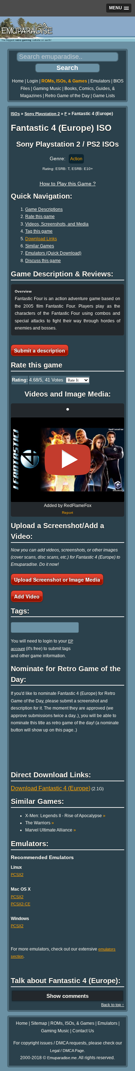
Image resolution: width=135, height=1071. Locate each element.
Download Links (41, 238)
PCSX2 (17, 874)
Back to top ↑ (112, 1005)
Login (32, 81)
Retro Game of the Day (67, 95)
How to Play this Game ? (68, 183)
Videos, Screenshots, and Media (57, 224)
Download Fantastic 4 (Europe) (50, 788)
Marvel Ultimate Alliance (50, 830)
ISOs (15, 114)
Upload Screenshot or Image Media (57, 579)
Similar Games (39, 245)
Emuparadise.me (62, 1058)
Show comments (67, 996)
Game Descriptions (44, 209)
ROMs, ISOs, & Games (64, 81)
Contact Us (83, 1030)
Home (18, 81)
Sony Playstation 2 (42, 114)
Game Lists (104, 95)
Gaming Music (47, 88)
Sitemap (39, 1023)
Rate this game (40, 216)
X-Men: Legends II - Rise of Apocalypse (65, 815)
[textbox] (42, 627)
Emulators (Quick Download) (53, 253)
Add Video (27, 596)
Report (67, 513)
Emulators (100, 81)
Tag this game (39, 231)
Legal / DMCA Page (67, 1050)
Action (76, 158)
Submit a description (39, 350)
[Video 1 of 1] (68, 460)
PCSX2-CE (20, 904)
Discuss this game (43, 260)
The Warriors (39, 822)
